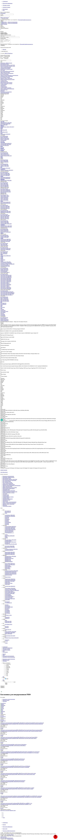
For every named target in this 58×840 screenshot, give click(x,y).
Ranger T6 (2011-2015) (4, 138)
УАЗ (7, 675)
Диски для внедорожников (5, 67)
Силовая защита (3, 84)
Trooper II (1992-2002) (4, 166)
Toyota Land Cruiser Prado (10, 598)
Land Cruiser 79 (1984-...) (5, 283)
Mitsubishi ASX (3, 192)
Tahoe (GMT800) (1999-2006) (6, 122)
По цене (2, 715)
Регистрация (5, 9)
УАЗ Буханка (2, 310)
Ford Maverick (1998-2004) (10, 516)
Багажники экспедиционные (6, 91)
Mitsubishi (8, 667)
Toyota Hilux (7, 599)
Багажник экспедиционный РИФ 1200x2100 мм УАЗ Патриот (12, 781)
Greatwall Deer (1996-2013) (10, 527)
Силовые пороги (3, 86)
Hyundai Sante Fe (8, 540)
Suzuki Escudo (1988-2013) (5, 239)
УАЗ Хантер (7, 612)
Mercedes (8, 666)
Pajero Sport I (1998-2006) (5, 189)
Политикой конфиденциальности (24, 19)
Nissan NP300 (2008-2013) (5, 202)
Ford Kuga (7, 521)
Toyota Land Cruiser (8, 597)
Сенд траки (2, 70)
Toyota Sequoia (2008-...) (5, 272)
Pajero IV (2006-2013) (4, 186)
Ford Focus (7, 517)
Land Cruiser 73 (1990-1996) (5, 284)
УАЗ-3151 (2, 313)
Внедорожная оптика (7, 478)
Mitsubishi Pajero (8, 557)
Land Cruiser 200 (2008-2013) (5, 277)
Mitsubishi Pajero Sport (9, 558)
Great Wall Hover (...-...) (9, 532)
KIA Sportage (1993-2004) (5, 168)
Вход (4, 10)
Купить (1, 728)
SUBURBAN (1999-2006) (5, 123)
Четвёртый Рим (10, 834)
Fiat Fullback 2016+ (4, 132)
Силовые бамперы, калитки (5, 87)
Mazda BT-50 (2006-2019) (5, 178)
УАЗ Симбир (2, 312)
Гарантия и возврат (6, 7)
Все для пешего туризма (5, 77)
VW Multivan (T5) (8, 602)
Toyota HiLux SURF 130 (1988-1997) (7, 263)
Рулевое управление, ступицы (6, 83)
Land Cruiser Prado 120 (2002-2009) (7, 293)
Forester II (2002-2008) (4, 236)
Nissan (7, 668)
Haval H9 (2, 147)
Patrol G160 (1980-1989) (5, 215)
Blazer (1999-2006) (3, 124)
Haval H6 (6, 626)
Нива (1, 305)
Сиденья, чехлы (3, 80)
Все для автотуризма (4, 74)
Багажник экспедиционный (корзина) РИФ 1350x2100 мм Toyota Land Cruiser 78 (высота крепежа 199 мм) (21, 731)
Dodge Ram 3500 (8, 622)
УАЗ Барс (2, 309)
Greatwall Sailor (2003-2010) (5, 144)
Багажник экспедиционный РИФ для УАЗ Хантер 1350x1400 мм (12, 745)
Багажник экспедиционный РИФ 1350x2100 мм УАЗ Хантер (12, 759)
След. (4, 817)
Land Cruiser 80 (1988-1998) (5, 288)
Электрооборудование (4, 92)
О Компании (5, 1)
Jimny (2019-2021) (3, 253)
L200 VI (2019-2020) (4, 200)
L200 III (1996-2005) (4, 196)
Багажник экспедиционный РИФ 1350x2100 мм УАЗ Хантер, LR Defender (14, 767)
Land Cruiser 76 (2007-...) (5, 282)
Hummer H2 (7, 617)
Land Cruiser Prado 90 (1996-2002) (6, 291)
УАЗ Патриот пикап (4, 311)
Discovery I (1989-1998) (4, 173)
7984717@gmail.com (8, 53)
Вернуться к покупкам (4, 810)
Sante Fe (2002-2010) (4, 153)
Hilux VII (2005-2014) (4, 300)
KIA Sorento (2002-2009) (9, 546)
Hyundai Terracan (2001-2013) (6, 155)
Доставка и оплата (6, 5)
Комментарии (3, 38)
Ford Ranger (7, 519)
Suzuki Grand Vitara (8, 583)
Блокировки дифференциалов (6, 62)
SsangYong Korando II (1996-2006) (11, 570)
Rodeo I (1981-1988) (4, 160)
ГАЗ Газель (2, 307)
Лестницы (5, 661)
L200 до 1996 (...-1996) (4, 195)
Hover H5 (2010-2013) (4, 145)
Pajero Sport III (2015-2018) (5, 191)
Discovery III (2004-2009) (5, 174)
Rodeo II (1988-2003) (4, 161)
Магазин (4, 49)
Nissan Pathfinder (8, 566)
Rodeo (6, 536)
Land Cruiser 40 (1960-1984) (5, 278)
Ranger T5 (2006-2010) (4, 139)
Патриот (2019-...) (3, 318)
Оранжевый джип (3, 89)
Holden (1, 157)
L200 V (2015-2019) (4, 199)
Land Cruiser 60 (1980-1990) (5, 279)
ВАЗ (7, 673)
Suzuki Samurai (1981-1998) (5, 240)
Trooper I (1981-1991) (4, 165)
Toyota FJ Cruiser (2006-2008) (6, 262)
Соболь (6, 640)
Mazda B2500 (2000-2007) (5, 177)
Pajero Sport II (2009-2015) (5, 190)
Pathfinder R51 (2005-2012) (5, 212)
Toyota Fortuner (8, 594)
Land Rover (8, 664)
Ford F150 (7, 518)
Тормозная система (4, 81)
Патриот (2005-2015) (4, 320)
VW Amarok (2, 259)
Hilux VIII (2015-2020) (4, 301)
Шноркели (2, 90)
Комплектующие (6, 660)
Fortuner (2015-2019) (4, 270)
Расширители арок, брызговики (6, 76)
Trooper (6, 537)
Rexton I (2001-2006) (4, 229)
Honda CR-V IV (8, 629)
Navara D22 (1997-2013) (5, 207)
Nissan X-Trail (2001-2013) (5, 203)
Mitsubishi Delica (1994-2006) (5, 180)
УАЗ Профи (2, 314)
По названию (3, 716)
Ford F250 (2, 141)
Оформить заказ (12, 810)
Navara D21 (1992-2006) (5, 206)
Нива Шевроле (3, 304)
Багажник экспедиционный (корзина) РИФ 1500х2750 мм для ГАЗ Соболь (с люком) (16, 788)
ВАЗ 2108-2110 (3, 303)
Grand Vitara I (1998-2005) (5, 249)
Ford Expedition (3, 140)
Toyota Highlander (3, 271)
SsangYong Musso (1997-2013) (6, 225)
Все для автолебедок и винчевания (7, 71)
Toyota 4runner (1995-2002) (5, 261)
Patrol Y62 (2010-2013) (4, 218)
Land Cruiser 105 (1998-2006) (5, 276)
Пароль (1, 15)
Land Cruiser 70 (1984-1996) (5, 280)
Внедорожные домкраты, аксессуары (7, 65)
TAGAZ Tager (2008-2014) (5, 255)
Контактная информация (7, 3)
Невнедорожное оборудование (6, 82)
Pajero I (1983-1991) (4, 183)
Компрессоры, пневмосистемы (6, 69)
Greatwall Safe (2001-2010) (10, 528)
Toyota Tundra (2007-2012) (10, 592)
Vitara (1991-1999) (3, 244)
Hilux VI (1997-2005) (4, 299)
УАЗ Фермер (2, 315)
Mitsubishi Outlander (9, 561)
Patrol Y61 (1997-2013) (4, 217)
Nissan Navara (7, 565)
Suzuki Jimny (7, 584)
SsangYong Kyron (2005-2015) (6, 226)
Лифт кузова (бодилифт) (5, 72)
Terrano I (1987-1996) (4, 221)
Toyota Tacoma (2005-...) (9, 591)
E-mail (1, 14)
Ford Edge (7, 520)
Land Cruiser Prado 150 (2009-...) (6, 294)
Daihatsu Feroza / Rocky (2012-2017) (7, 126)
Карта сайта (5, 828)
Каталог (4, 653)
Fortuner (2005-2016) (4, 269)
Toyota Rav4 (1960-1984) (5, 266)
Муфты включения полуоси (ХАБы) (7, 79)
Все (3, 676)
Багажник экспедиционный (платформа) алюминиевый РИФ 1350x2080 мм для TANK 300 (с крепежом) (20, 797)
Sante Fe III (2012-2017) (4, 154)
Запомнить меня (5, 18)
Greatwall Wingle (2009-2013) (5, 143)
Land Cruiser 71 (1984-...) (5, 286)
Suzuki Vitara (7, 582)
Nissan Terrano (7, 568)
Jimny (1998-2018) (3, 252)
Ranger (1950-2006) (4, 137)
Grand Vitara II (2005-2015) (5, 248)
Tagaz (7, 671)
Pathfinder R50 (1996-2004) (5, 211)
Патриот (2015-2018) (4, 319)
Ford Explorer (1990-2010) (5, 134)
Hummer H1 (2, 149)
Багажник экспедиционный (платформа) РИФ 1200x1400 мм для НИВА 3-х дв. (15, 804)
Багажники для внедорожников (9, 657)
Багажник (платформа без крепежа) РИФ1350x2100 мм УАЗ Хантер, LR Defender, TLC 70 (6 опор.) (19, 752)
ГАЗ (7, 674)
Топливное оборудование (5, 68)
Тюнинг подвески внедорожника (6, 73)
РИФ (7, 678)
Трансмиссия (2, 85)
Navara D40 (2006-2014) (5, 208)
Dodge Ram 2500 (3, 129)
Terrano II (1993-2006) (4, 222)
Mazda (7, 665)
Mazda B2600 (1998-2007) (10, 553)
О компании (5, 646)
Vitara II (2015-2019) (4, 245)
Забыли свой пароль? (4, 17)
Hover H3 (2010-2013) (9, 530)
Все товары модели (4, 136)
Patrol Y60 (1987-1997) (4, 216)
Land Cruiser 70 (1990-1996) (5, 287)
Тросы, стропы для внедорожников (7, 88)
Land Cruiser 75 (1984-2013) (5, 281)
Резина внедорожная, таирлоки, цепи (7, 66)
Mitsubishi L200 (8, 560)
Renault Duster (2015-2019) (10, 635)
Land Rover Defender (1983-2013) (6, 170)
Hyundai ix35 (7, 542)
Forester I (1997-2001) (4, 237)
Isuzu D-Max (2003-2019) (9, 535)
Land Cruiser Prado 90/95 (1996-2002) (7, 292)
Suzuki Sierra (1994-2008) (5, 241)
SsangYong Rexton (8, 574)
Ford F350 (7, 524)
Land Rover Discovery (9, 550)
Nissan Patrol (7, 567)
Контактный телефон (4, 37)
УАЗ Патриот (7, 613)
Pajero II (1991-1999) (4, 184)
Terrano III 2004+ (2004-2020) (6, 223)
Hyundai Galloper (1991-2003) (10, 539)
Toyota (7, 672)
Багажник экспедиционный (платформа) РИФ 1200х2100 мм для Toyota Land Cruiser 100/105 (18, 738)
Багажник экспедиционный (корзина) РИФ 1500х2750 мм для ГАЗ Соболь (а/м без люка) (17, 774)
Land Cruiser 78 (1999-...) (5, 285)
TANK (1, 257)
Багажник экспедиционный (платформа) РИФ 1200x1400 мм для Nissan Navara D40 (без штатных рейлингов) (21, 723)
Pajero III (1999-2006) (4, 185)
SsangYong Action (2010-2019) (10, 573)
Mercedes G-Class (8, 615)
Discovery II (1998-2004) (5, 175)
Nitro (1, 128)
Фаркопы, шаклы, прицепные (6, 78)
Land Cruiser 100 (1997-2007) (5, 275)
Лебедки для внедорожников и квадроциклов (9, 75)
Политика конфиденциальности (9, 830)
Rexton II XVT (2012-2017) (5, 232)
